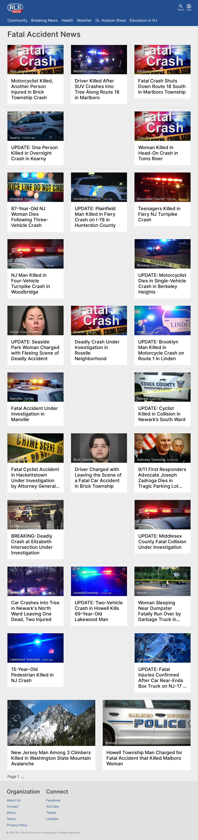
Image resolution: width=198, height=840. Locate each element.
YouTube (52, 806)
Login (189, 9)
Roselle (78, 332)
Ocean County (20, 332)
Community (17, 20)
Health (67, 20)
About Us (13, 800)
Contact (12, 806)
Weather (84, 20)
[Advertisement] (99, 134)
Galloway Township (151, 460)
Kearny (15, 138)
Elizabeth (16, 526)
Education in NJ (143, 20)
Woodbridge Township (26, 265)
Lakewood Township (25, 659)
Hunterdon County (87, 199)
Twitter (51, 813)
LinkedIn (52, 819)
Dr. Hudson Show (110, 20)
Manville (16, 398)
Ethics (11, 813)
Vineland (16, 199)
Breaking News (44, 20)
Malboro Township (118, 743)
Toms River (145, 138)
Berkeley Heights (149, 265)
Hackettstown (20, 460)
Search (181, 9)
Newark (142, 398)
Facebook (53, 800)
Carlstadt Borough (150, 659)
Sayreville (144, 526)
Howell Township (85, 593)
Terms (11, 819)
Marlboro (79, 71)
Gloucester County (150, 199)
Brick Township (84, 460)
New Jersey (18, 71)
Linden (142, 332)
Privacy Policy (17, 825)
